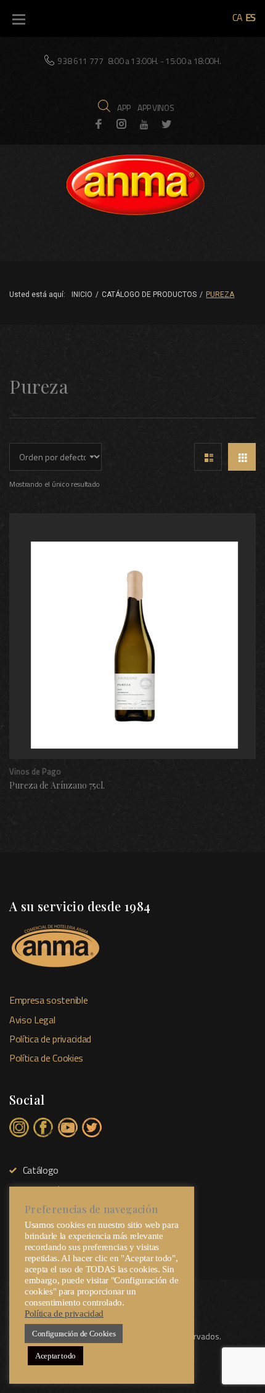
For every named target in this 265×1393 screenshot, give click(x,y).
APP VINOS (155, 107)
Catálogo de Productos (149, 294)
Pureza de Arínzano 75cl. (57, 785)
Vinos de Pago (35, 771)
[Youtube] (144, 124)
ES (250, 17)
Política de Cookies (46, 1057)
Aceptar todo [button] (55, 1355)
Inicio (81, 294)
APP (123, 107)
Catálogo (41, 1170)
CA (237, 17)
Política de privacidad (50, 1038)
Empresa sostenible (48, 1000)
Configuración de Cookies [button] (73, 1333)
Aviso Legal (32, 1019)
